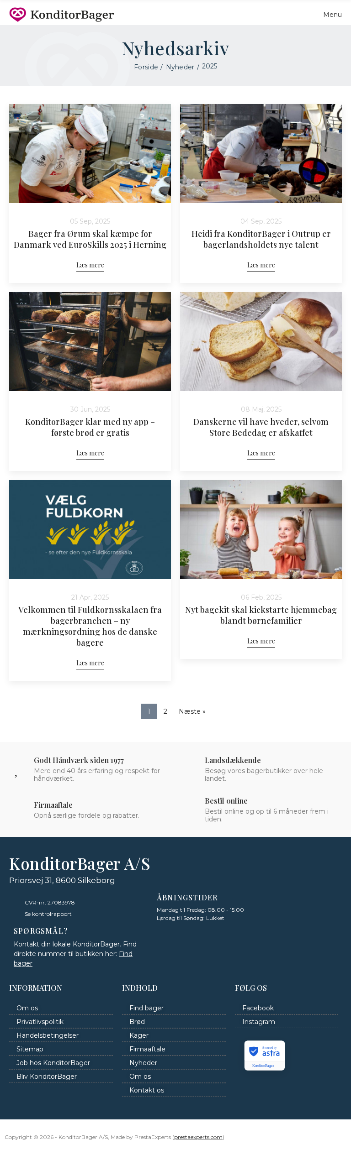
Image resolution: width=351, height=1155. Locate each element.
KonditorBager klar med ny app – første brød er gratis (90, 427)
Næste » (192, 711)
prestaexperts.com (198, 1137)
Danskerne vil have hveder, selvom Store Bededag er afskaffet (261, 427)
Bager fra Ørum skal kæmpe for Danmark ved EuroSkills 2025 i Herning (90, 239)
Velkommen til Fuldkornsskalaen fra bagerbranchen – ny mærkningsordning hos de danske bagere (90, 626)
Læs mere (90, 265)
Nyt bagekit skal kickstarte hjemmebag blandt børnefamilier (261, 615)
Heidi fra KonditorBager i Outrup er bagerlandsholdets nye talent (261, 239)
